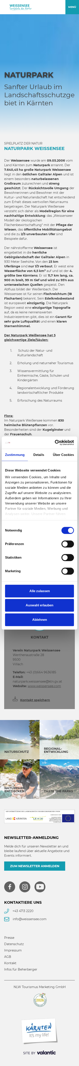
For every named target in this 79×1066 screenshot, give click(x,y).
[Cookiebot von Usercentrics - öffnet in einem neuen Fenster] (56, 442)
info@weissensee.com (30, 919)
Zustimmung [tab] (15, 455)
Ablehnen (39, 619)
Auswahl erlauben (39, 605)
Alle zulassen (39, 591)
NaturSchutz (16, 752)
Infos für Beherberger (20, 969)
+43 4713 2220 (23, 911)
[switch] (67, 543)
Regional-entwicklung (56, 750)
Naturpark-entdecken (14, 789)
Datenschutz (14, 944)
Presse (9, 938)
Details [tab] (38, 455)
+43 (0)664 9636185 (34, 672)
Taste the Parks (58, 791)
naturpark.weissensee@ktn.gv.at (37, 679)
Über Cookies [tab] (63, 455)
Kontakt (10, 963)
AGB (7, 957)
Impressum (13, 950)
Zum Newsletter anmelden (34, 866)
